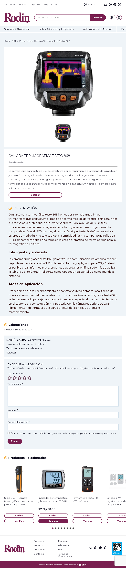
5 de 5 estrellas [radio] (29, 378)
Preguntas (39, 550)
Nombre (13, 410)
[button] (52, 528)
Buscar (98, 17)
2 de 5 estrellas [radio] (14, 378)
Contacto (39, 554)
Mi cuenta (63, 545)
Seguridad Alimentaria (17, 29)
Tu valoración (15, 384)
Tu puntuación (16, 373)
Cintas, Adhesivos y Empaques (56, 29)
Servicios (38, 545)
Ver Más (19, 521)
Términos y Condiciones (65, 555)
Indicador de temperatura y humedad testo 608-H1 (53, 499)
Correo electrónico (19, 422)
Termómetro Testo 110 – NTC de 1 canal (86, 499)
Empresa (63, 541)
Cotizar (35, 194)
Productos (39, 541)
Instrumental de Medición (97, 29)
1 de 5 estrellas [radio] (10, 378)
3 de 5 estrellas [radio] (19, 378)
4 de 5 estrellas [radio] (24, 378)
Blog (60, 550)
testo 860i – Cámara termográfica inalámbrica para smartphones (18, 501)
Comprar (53, 521)
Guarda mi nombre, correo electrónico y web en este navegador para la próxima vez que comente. (63, 433)
